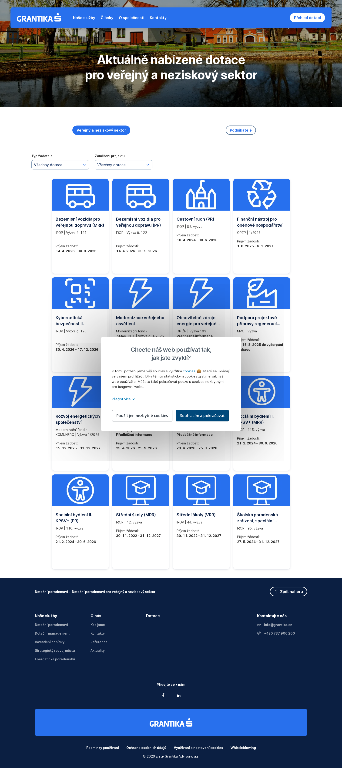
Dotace (153, 615)
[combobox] (60, 164)
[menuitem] (84, 17)
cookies (189, 371)
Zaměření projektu (110, 156)
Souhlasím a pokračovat (202, 415)
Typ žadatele (42, 156)
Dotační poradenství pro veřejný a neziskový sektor (113, 592)
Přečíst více (122, 399)
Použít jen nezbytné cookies (142, 415)
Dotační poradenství (51, 592)
